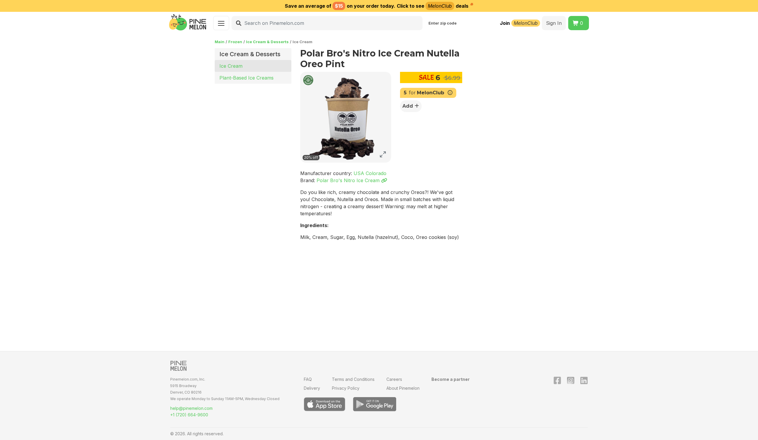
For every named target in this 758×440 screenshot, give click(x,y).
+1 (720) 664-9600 (189, 414)
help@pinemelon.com (191, 408)
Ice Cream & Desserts (267, 41)
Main (219, 41)
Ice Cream (231, 66)
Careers (394, 379)
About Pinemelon (403, 388)
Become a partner (450, 379)
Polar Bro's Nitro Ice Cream (349, 180)
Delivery (312, 388)
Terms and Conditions (353, 379)
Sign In (554, 23)
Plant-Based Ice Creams (246, 78)
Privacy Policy (345, 388)
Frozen (235, 41)
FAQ (308, 379)
